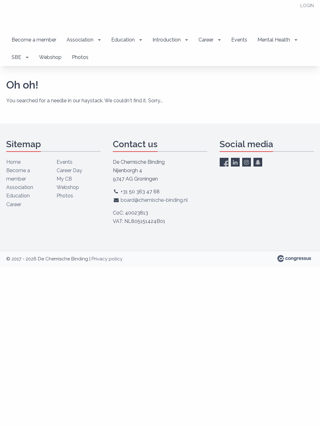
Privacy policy (107, 259)
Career (205, 40)
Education (123, 40)
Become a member (34, 40)
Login (307, 5)
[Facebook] (224, 162)
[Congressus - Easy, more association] (294, 258)
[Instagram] (246, 162)
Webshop (50, 57)
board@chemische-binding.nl (154, 200)
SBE (16, 57)
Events (239, 40)
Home (13, 162)
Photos (80, 57)
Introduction (166, 40)
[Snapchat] (257, 162)
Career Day (69, 170)
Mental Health (274, 40)
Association (80, 40)
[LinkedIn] (235, 162)
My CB (64, 179)
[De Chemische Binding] (50, 16)
